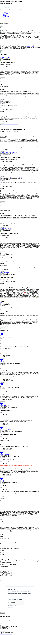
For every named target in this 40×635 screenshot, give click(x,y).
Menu (20, 9)
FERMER (2, 99)
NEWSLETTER (3, 579)
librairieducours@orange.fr (4, 622)
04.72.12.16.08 (2, 623)
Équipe (3, 14)
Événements (4, 12)
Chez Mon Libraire (5, 16)
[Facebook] (2, 17)
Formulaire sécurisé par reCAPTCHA (15, 599)
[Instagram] (3, 17)
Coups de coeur (5, 13)
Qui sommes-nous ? (3, 20)
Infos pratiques (4, 15)
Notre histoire (4, 11)
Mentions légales (9, 634)
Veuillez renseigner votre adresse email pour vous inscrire (19, 593)
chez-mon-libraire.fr (30, 46)
